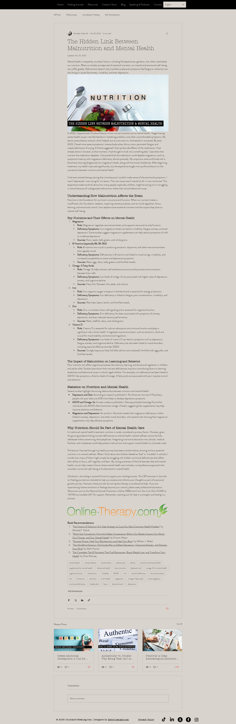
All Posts (57, 14)
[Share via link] (89, 600)
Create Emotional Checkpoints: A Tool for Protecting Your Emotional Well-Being (73, 657)
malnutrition (92, 573)
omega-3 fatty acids (135, 578)
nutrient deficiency (138, 573)
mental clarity (106, 562)
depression (132, 584)
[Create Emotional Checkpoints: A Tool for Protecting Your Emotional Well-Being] (73, 640)
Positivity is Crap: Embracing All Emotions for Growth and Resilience (162, 657)
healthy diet (94, 584)
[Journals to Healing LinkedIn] (171, 719)
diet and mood (117, 584)
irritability (105, 573)
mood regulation (154, 578)
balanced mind (136, 568)
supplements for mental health (80, 568)
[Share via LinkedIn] (82, 600)
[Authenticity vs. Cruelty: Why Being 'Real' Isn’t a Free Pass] (118, 640)
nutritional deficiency (77, 584)
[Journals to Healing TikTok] (163, 719)
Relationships (71, 14)
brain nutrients (120, 568)
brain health (105, 578)
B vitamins (81, 578)
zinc (70, 578)
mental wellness (90, 562)
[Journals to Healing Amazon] (180, 719)
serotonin (93, 578)
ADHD (116, 573)
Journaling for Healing (90, 14)
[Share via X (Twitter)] (75, 600)
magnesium (119, 578)
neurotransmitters (157, 573)
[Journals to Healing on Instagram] (196, 719)
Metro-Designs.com (118, 719)
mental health (74, 562)
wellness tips (120, 562)
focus (105, 584)
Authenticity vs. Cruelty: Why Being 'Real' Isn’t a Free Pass (117, 657)
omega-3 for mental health (156, 568)
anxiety (132, 562)
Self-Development (112, 14)
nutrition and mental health (150, 562)
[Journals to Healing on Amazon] (188, 719)
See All (179, 623)
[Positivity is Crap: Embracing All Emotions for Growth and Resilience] (162, 640)
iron (125, 573)
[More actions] (167, 33)
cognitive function (76, 573)
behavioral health (103, 568)
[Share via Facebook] (68, 600)
